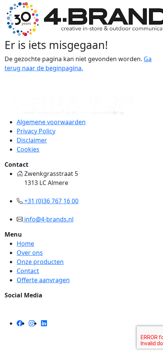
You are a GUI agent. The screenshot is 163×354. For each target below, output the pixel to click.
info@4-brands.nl (48, 219)
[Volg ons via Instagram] (32, 323)
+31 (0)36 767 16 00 (50, 201)
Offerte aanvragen (43, 280)
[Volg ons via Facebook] (20, 323)
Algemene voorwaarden (51, 122)
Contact (28, 271)
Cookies (28, 149)
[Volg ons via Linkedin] (44, 323)
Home (25, 243)
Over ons (30, 252)
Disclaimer (32, 140)
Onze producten (40, 262)
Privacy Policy (36, 131)
